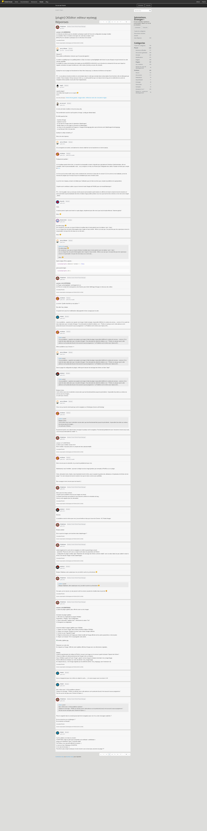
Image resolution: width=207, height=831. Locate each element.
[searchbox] (143, 10)
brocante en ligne (101, 97)
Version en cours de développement (143, 67)
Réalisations (143, 77)
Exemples (143, 87)
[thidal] (57, 317)
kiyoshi (62, 201)
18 (126, 22)
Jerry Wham (63, 48)
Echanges (143, 82)
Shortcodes (143, 84)
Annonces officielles (143, 50)
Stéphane (63, 26)
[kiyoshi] (57, 202)
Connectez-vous (59, 756)
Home (16, 2)
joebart (62, 373)
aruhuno (62, 153)
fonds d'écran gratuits (71, 97)
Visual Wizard (143, 80)
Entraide (143, 55)
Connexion (140, 5)
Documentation (24, 2)
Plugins (143, 62)
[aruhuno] (57, 154)
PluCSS (204, 2)
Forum (41, 2)
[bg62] (57, 86)
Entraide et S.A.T (143, 89)
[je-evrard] (57, 104)
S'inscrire (148, 5)
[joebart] (57, 374)
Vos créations (143, 64)
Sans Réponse (142, 38)
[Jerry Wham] (57, 49)
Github (198, 2)
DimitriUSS (63, 220)
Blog (47, 2)
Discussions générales (143, 52)
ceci (59, 168)
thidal (62, 316)
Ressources (34, 2)
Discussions (143, 75)
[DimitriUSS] (57, 220)
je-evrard (63, 103)
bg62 (61, 85)
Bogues (143, 59)
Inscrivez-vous (69, 756)
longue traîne (81, 97)
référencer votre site (91, 97)
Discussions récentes (139, 33)
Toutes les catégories (139, 31)
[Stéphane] (57, 27)
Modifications (143, 57)
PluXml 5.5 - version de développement (143, 92)
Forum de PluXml (60, 5)
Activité (136, 35)
